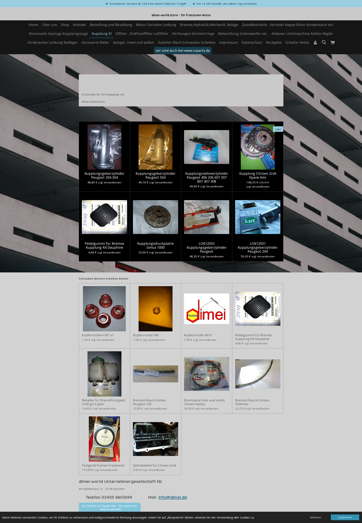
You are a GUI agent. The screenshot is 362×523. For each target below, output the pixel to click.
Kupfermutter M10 (198, 335)
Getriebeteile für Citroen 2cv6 (154, 465)
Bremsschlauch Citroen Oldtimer (252, 402)
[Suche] (324, 42)
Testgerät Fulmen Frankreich (103, 465)
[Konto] (315, 42)
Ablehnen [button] (315, 517)
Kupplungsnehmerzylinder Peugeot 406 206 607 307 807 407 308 (206, 177)
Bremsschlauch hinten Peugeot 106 (149, 402)
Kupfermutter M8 (146, 335)
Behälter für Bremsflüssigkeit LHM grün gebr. (103, 402)
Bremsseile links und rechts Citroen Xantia (204, 402)
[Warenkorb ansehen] (332, 42)
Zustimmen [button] (345, 517)
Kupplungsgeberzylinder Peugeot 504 (156, 175)
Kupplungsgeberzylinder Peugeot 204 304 (104, 175)
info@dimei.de (172, 497)
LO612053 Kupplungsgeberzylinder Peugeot (207, 247)
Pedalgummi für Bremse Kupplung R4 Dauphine (104, 245)
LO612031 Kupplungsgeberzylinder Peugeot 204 (258, 247)
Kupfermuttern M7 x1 (98, 335)
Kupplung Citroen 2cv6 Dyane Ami (257, 175)
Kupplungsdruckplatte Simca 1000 (155, 245)
